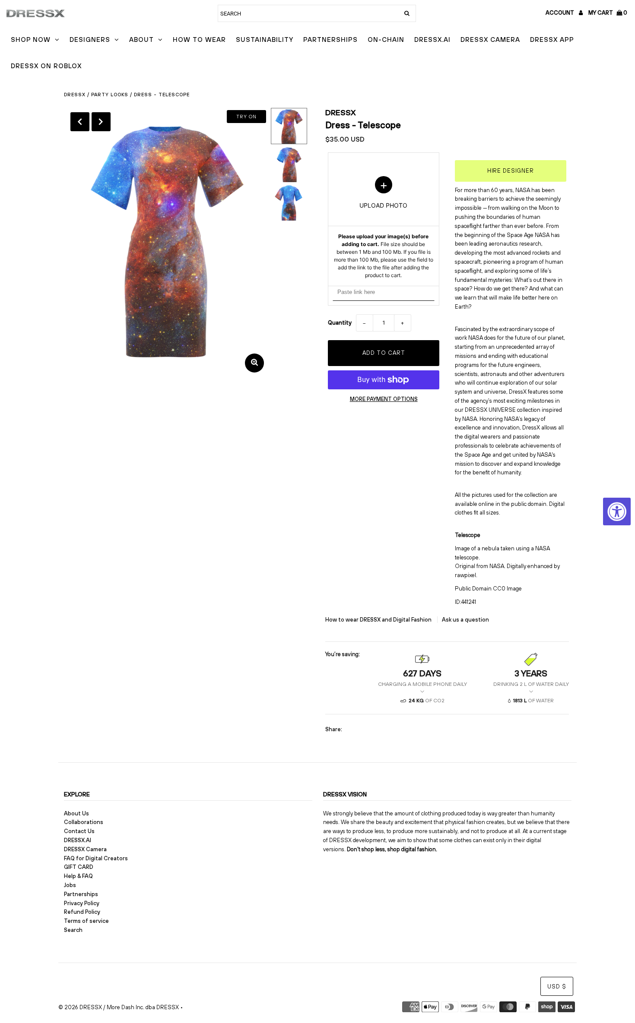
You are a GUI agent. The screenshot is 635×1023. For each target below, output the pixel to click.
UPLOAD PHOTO (383, 227)
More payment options (384, 399)
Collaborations (83, 822)
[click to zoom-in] (254, 363)
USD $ (556, 986)
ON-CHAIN (386, 39)
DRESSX (340, 112)
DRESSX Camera (490, 39)
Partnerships (330, 39)
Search (73, 930)
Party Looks (109, 94)
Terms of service (86, 921)
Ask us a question (465, 619)
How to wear (199, 39)
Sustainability (264, 39)
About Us (76, 813)
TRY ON (246, 116)
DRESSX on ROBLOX (46, 65)
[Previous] (79, 121)
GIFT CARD (78, 867)
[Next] (101, 121)
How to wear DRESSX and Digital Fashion (379, 619)
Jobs (70, 885)
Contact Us (79, 831)
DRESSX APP (552, 39)
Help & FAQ (78, 876)
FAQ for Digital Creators (96, 858)
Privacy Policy (81, 903)
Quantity (340, 322)
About (141, 39)
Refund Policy (82, 912)
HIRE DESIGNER (510, 170)
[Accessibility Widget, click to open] (617, 511)
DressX (75, 94)
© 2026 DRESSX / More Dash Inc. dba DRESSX (118, 1007)
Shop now (31, 39)
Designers (90, 39)
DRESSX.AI (432, 39)
